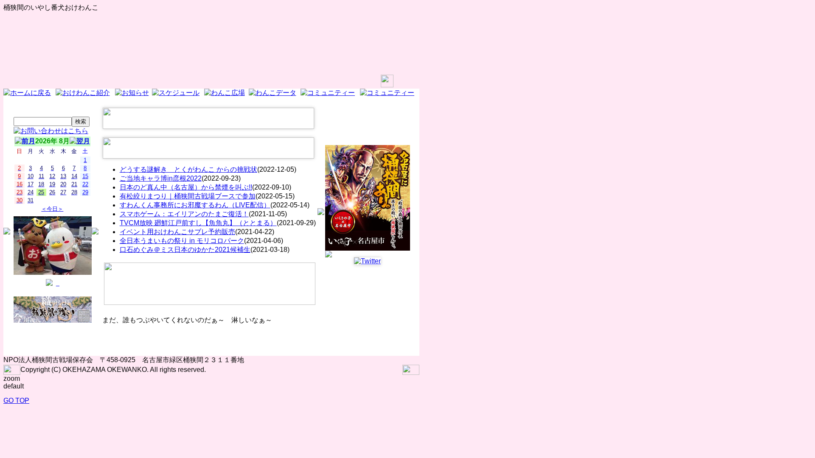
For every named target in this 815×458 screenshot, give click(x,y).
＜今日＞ (52, 209)
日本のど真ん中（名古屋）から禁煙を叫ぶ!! (186, 187)
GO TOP (16, 400)
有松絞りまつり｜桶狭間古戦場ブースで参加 (188, 196)
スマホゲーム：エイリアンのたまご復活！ (184, 214)
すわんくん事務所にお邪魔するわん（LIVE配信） (195, 205)
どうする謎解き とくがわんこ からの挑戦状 (188, 169)
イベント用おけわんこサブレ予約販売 (177, 231)
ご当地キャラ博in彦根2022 (161, 178)
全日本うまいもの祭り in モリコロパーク (182, 240)
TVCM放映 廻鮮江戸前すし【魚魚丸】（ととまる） (198, 222)
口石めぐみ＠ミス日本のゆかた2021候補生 (185, 249)
